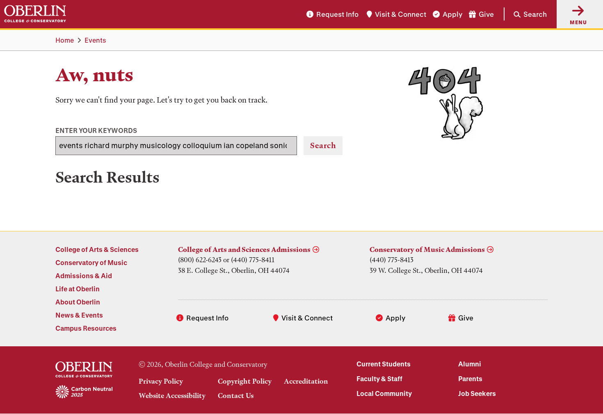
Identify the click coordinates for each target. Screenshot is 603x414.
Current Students (383, 364)
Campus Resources (85, 328)
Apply (452, 14)
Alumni (469, 364)
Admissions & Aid (83, 275)
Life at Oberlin (77, 289)
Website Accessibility (172, 395)
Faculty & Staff (379, 378)
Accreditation (306, 381)
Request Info (337, 14)
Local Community (384, 393)
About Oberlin (77, 302)
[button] (525, 14)
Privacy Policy (161, 381)
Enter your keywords (96, 130)
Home (64, 40)
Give (486, 14)
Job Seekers (477, 393)
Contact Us (236, 395)
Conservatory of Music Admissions (427, 249)
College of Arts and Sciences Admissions (244, 249)
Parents (470, 378)
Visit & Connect (400, 14)
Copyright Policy (245, 381)
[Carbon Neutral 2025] (83, 392)
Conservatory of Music (91, 262)
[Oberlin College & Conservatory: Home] (35, 14)
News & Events (79, 315)
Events (95, 40)
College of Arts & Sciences (97, 249)
